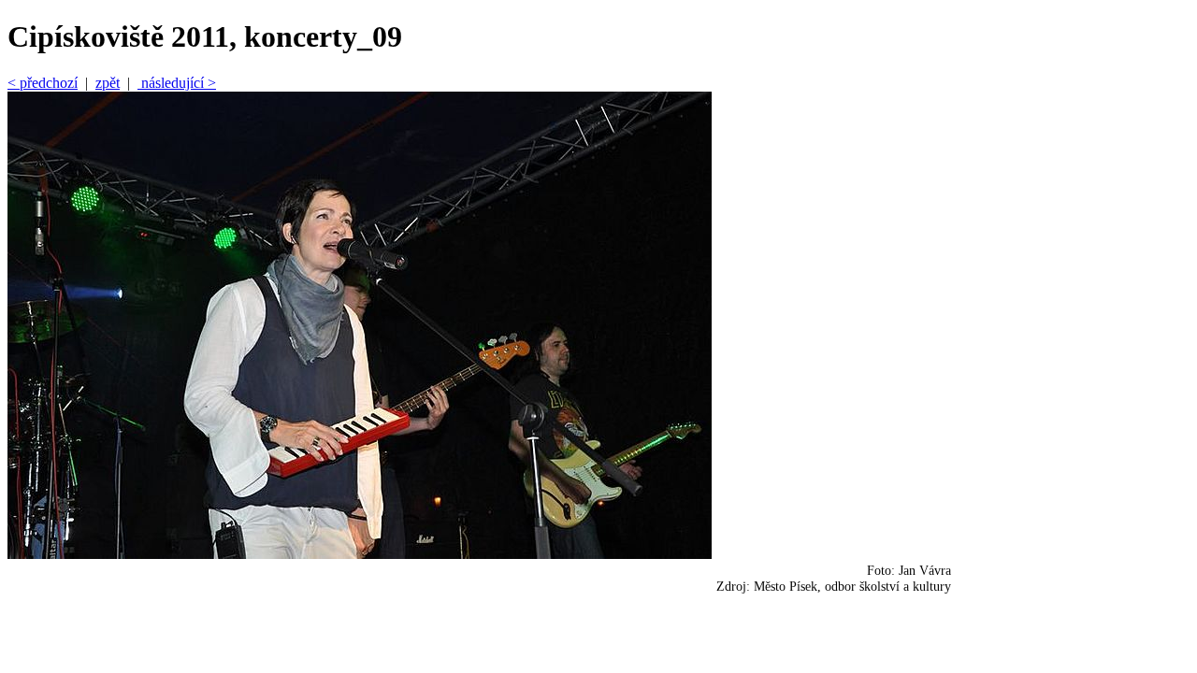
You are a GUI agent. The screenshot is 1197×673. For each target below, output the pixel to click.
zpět (107, 83)
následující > (176, 83)
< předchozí (42, 83)
